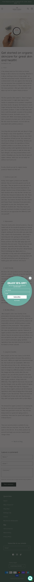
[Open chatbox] (30, 578)
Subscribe (17, 297)
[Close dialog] (30, 278)
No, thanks (17, 300)
